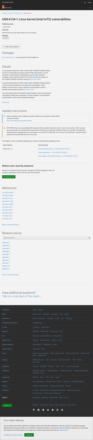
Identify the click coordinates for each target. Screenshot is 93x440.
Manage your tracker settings (13, 435)
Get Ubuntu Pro (9, 177)
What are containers (39, 370)
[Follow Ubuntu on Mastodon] (34, 410)
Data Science (45, 327)
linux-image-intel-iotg (45, 149)
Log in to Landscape (72, 366)
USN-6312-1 (6, 269)
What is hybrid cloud (72, 353)
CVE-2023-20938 (7, 204)
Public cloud (42, 355)
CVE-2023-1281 (28, 89)
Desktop (35, 377)
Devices (68, 386)
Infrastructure (44, 390)
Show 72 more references (10, 274)
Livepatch (53, 360)
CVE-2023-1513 (7, 216)
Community (54, 331)
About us (35, 405)
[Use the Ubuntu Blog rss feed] (62, 410)
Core (52, 377)
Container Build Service (80, 370)
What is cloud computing (41, 353)
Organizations (37, 344)
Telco (60, 397)
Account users (50, 381)
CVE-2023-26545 (7, 195)
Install (35, 309)
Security (5, 360)
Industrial (45, 397)
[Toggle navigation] (90, 7)
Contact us (7, 405)
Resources (69, 318)
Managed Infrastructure (57, 390)
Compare (51, 366)
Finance (66, 397)
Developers (47, 344)
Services (54, 340)
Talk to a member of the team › (21, 296)
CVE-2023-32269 (7, 192)
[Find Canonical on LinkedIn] (43, 410)
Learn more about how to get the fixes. (19, 120)
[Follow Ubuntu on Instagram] (48, 410)
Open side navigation (12, 46)
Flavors (55, 344)
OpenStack (6, 309)
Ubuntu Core (6, 340)
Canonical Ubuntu (8, 2)
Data (36, 390)
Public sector (53, 397)
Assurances (36, 362)
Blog (56, 405)
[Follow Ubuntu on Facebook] (38, 410)
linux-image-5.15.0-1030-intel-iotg (49, 156)
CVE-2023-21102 (7, 201)
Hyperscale (36, 349)
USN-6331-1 (6, 263)
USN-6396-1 (6, 243)
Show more (5, 102)
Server (42, 377)
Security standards (64, 360)
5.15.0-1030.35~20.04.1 (70, 156)
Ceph (4, 314)
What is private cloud (57, 353)
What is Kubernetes (39, 318)
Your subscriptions (38, 381)
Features (35, 340)
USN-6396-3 (6, 248)
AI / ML (4, 327)
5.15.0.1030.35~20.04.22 (62, 149)
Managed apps (37, 323)
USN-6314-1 (6, 266)
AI (33, 390)
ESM (47, 360)
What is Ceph (37, 314)
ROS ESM (36, 331)
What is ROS (44, 331)
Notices (79, 360)
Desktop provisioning (57, 386)
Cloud (4, 353)
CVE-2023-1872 (7, 207)
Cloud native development (52, 393)
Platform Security (38, 360)
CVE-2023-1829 (35, 79)
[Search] (84, 2)
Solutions (5, 390)
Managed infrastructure (10, 323)
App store (36, 336)
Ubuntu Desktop (7, 344)
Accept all (29, 435)
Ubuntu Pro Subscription (40, 386)
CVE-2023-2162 (7, 198)
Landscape (5, 366)
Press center (72, 405)
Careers (51, 405)
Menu (90, 2)
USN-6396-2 (6, 245)
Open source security (74, 390)
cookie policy (63, 430)
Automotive (36, 397)
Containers (5, 370)
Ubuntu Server (7, 349)
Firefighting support (77, 381)
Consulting (54, 314)
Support (40, 309)
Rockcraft (36, 373)
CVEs (73, 360)
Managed (46, 314)
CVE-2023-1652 (7, 213)
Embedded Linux (46, 336)
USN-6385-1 (6, 254)
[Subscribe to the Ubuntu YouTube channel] (53, 410)
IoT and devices (38, 393)
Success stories (45, 340)
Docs (61, 314)
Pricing (59, 381)
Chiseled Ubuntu (52, 370)
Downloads (6, 377)
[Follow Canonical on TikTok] (57, 410)
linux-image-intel (43, 152)
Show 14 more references (10, 224)
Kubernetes (6, 318)
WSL (47, 377)
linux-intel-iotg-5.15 (8, 57)
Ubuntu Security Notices (11, 13)
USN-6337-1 (6, 260)
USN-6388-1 (6, 251)
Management (57, 336)
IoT (3, 336)
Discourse (66, 381)
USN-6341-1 (6, 257)
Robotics (5, 331)
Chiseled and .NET (66, 370)
